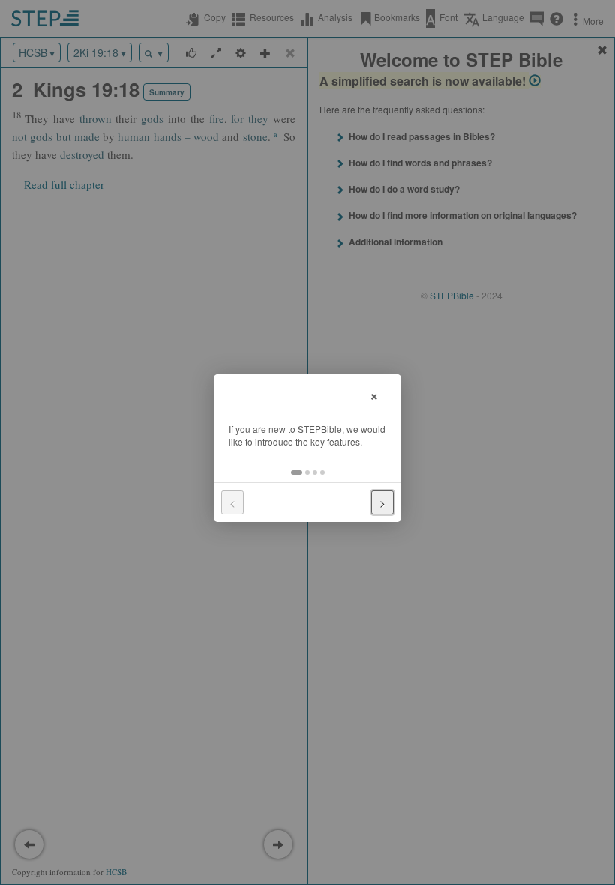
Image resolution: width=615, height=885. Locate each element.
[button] (296, 472)
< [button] (233, 502)
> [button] (383, 502)
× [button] (374, 394)
